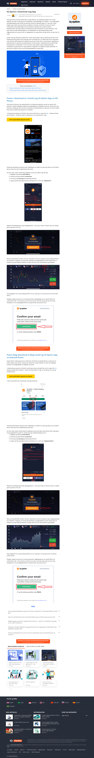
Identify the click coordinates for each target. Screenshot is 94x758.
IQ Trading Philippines (12, 756)
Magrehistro (24, 1)
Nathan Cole (16, 15)
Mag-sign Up (58, 749)
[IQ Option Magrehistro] (32, 674)
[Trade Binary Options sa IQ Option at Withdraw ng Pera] (9, 730)
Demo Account (26, 752)
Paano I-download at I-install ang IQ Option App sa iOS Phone (25, 88)
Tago (34, 86)
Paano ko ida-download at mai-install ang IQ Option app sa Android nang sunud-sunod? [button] (31, 617)
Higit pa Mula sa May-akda (35, 646)
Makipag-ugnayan (81, 749)
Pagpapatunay (41, 749)
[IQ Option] (74, 24)
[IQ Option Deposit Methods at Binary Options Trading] (36, 717)
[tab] (33, 612)
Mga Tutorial (24, 5)
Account (65, 749)
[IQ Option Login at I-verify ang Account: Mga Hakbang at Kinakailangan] (36, 730)
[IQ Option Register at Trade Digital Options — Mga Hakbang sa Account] (32, 655)
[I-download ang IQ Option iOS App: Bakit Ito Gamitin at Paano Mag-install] (49, 655)
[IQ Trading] (16, 740)
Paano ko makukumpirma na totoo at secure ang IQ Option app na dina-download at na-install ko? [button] (31, 633)
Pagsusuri (22, 749)
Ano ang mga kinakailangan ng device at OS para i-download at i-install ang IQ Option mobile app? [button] (33, 612)
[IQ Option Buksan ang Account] (9, 723)
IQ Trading (9, 749)
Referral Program (36, 752)
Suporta (16, 749)
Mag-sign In (50, 749)
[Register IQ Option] (74, 44)
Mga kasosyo (72, 749)
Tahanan (8, 8)
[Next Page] (11, 689)
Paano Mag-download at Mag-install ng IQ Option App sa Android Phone (28, 90)
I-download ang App (31, 749)
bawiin (54, 1)
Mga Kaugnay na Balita (16, 646)
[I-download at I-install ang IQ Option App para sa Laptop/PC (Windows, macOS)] (9, 717)
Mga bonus (40, 1)
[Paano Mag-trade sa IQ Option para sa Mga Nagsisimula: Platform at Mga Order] (15, 674)
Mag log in (32, 1)
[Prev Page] (8, 689)
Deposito (48, 1)
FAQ (20, 752)
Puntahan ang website (74, 28)
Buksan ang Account (75, 32)
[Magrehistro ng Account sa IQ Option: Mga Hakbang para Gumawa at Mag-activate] (15, 655)
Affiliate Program (62, 1)
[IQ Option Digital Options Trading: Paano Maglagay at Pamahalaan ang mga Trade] (36, 723)
